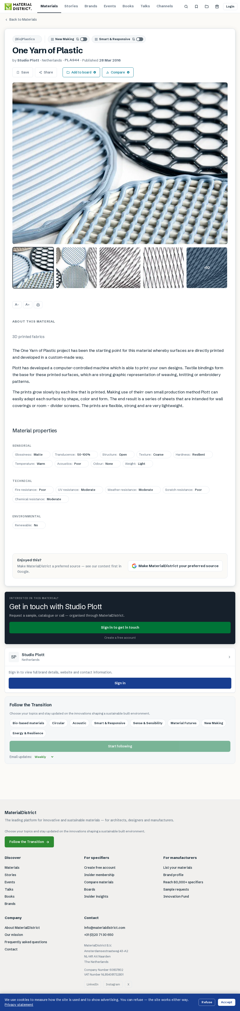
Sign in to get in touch (120, 627)
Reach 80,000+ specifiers (183, 882)
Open (114, 454)
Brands (91, 6)
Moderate (76, 490)
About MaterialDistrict (22, 928)
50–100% (72, 454)
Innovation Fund (176, 896)
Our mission (14, 935)
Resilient (190, 454)
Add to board (81, 72)
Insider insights (96, 896)
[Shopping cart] (217, 6)
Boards (89, 889)
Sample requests (176, 889)
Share (48, 72)
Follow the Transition (29, 842)
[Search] (186, 6)
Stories (71, 6)
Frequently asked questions (26, 942)
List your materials (177, 867)
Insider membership (99, 875)
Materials (49, 6)
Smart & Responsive (114, 39)
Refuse (207, 1002)
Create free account (100, 867)
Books (128, 6)
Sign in (120, 683)
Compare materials (98, 882)
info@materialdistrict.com (104, 928)
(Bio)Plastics (25, 39)
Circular (58, 723)
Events (110, 6)
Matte (29, 454)
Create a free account (120, 637)
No (26, 525)
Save (25, 72)
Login (230, 6)
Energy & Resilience (28, 733)
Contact (11, 949)
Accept (226, 1002)
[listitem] (33, 267)
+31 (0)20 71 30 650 (98, 935)
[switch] (82, 39)
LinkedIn (92, 984)
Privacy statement (19, 1005)
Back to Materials (23, 19)
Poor (69, 463)
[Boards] (206, 6)
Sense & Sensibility (148, 723)
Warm (30, 463)
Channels (165, 6)
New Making (64, 39)
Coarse (151, 454)
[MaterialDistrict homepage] (18, 6)
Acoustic (79, 723)
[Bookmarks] (196, 6)
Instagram (113, 984)
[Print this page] (38, 304)
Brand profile (173, 875)
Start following (120, 746)
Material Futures (183, 723)
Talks (145, 6)
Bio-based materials (28, 723)
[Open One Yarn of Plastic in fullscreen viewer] (120, 163)
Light (135, 463)
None (103, 463)
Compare (118, 72)
